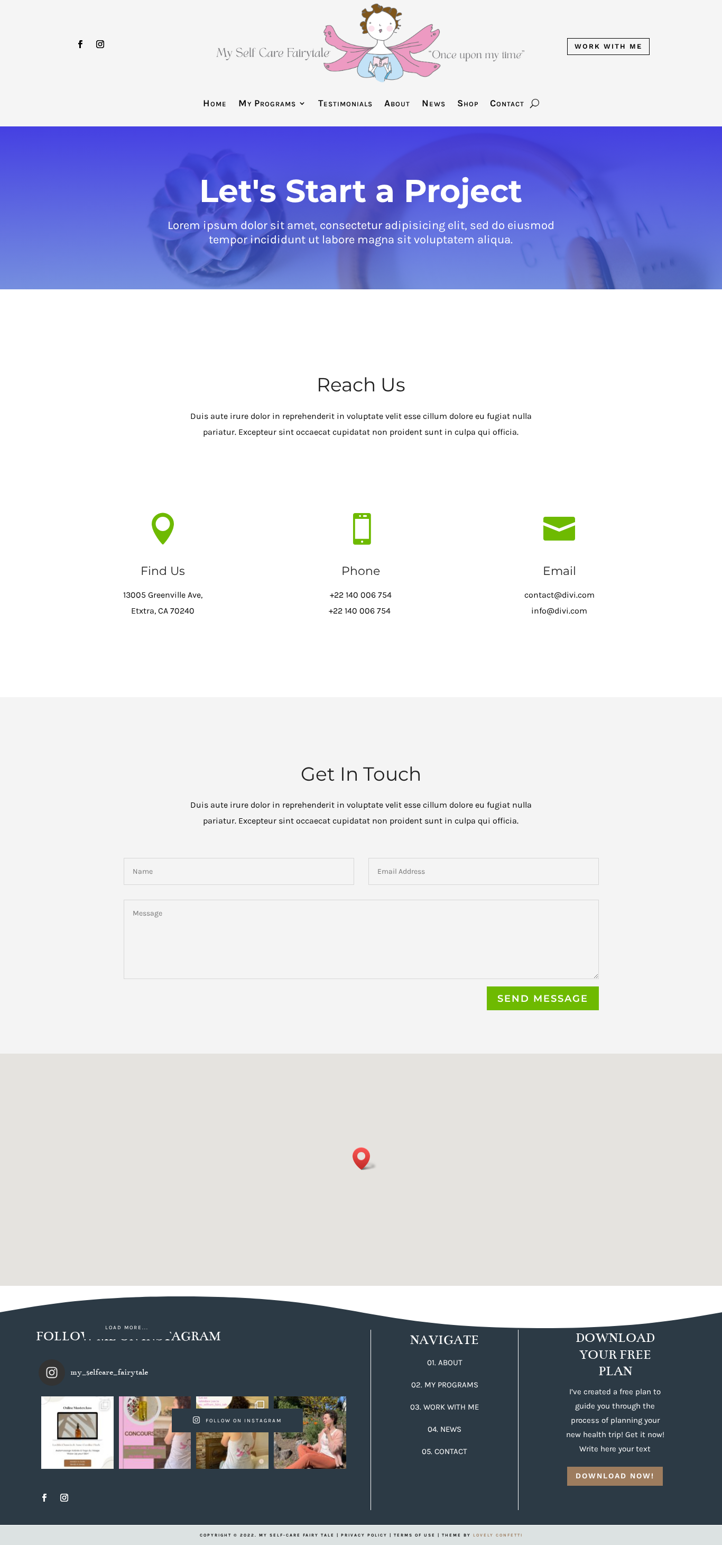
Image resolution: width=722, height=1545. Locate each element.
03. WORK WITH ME (444, 1407)
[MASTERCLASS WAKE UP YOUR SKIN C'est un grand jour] (77, 1432)
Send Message (542, 998)
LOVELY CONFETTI (498, 1535)
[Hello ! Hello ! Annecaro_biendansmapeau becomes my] (232, 1432)
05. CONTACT (444, 1451)
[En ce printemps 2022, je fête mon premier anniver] (310, 1432)
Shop (467, 104)
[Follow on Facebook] (80, 44)
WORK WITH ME (608, 46)
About (397, 104)
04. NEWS (444, 1429)
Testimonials (345, 104)
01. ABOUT (444, 1362)
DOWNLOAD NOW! (615, 1475)
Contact (507, 104)
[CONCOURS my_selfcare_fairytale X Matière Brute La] (155, 1432)
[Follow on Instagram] (100, 44)
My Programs (267, 104)
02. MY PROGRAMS (444, 1384)
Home (215, 104)
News (434, 104)
